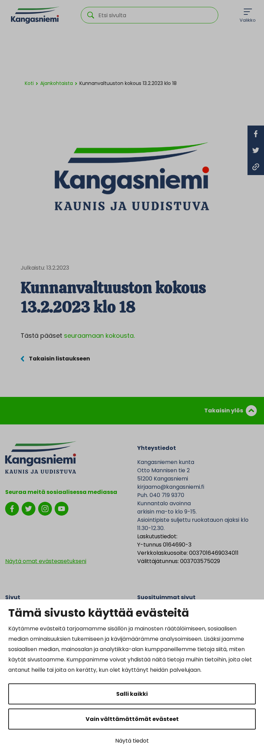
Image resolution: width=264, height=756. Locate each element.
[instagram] (45, 508)
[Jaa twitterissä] (256, 150)
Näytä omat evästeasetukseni (45, 561)
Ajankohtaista (56, 83)
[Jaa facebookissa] (256, 134)
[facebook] (12, 508)
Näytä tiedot (132, 741)
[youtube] (61, 508)
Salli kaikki (132, 694)
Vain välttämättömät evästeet (132, 719)
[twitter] (28, 508)
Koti (29, 83)
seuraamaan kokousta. (99, 335)
